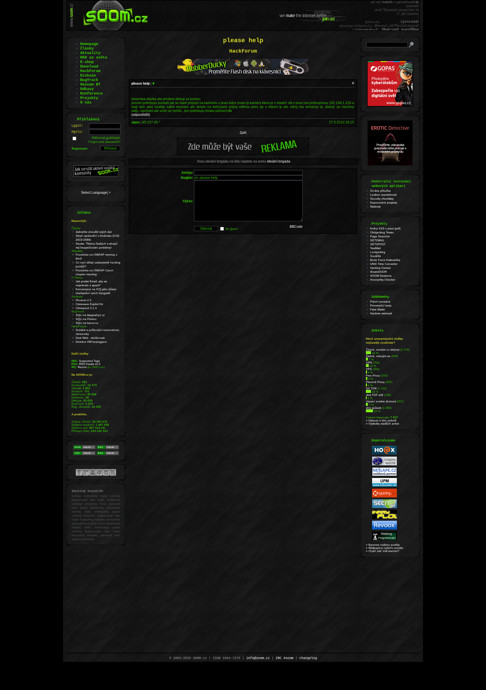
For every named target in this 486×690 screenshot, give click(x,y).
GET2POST (378, 244)
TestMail (375, 248)
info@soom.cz (258, 658)
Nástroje (375, 206)
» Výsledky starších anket (382, 423)
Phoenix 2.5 (83, 300)
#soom (82, 367)
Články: (76, 228)
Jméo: (187, 173)
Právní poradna (380, 301)
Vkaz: (188, 201)
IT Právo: (77, 277)
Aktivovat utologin (105, 138)
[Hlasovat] (368, 353)
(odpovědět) (140, 115)
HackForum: (79, 326)
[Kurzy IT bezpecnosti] (390, 105)
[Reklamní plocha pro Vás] (243, 153)
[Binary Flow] (384, 517)
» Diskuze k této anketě (381, 420)
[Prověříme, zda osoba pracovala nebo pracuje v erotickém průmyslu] (390, 164)
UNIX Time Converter (383, 263)
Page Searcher (380, 236)
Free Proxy (373, 375)
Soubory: (77, 296)
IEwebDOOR (378, 271)
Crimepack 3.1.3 (86, 308)
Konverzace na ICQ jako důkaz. (96, 289)
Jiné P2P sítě (374, 394)
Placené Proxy (375, 382)
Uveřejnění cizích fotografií (93, 293)
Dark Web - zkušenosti (90, 337)
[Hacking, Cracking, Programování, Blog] (384, 539)
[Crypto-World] (384, 464)
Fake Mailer (377, 309)
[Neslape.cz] (384, 475)
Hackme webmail (381, 313)
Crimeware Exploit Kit (89, 304)
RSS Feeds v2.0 (89, 364)
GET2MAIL (377, 240)
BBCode (296, 227)
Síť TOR (371, 388)
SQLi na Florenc (86, 319)
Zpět (243, 133)
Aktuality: (77, 250)
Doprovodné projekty (383, 202)
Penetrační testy (381, 305)
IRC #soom (284, 658)
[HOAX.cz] (384, 453)
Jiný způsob (373, 407)
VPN (369, 362)
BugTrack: (78, 311)
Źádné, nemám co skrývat (382, 349)
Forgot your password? (104, 141)
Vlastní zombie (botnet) (381, 401)
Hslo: (77, 132)
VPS (369, 369)
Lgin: (77, 126)
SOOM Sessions (381, 275)
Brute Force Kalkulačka (385, 259)
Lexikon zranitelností (383, 194)
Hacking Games (380, 267)
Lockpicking (377, 252)
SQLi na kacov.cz (87, 322)
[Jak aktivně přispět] (95, 175)
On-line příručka (380, 190)
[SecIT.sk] (384, 507)
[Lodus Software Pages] (384, 485)
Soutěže (375, 256)
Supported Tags (89, 360)
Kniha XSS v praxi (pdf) (385, 228)
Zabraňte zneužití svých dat (94, 231)
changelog (308, 658)
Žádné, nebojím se (378, 356)
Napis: (187, 178)
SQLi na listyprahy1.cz (90, 315)
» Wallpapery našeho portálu (384, 547)
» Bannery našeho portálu (383, 544)
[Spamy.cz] (384, 496)
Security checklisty (382, 198)
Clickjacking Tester (382, 232)
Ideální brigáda (278, 161)
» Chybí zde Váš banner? (382, 551)
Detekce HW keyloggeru (91, 341)
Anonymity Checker (382, 279)
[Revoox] (384, 528)
